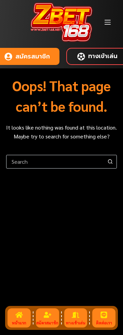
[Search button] (110, 161)
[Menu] (108, 22)
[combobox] (55, 162)
